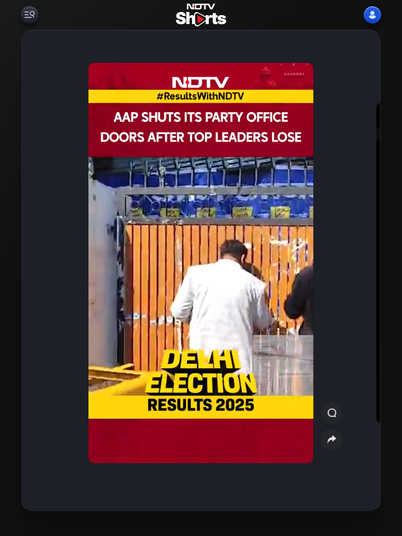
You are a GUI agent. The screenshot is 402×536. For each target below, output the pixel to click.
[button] (44, 270)
